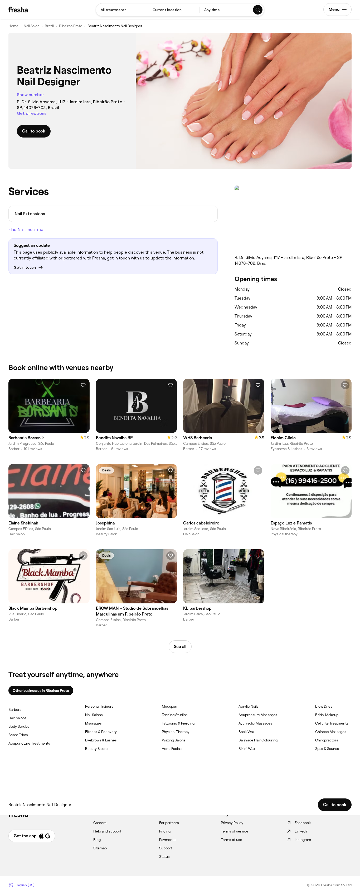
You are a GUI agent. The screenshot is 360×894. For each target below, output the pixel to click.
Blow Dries (323, 706)
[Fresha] (18, 9)
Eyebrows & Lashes (101, 740)
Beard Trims (18, 735)
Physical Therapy (175, 732)
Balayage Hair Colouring (258, 740)
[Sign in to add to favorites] (83, 385)
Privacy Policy (232, 823)
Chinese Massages (330, 732)
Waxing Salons (174, 740)
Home (13, 26)
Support (165, 848)
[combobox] (122, 10)
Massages (93, 723)
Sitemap (100, 848)
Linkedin (301, 831)
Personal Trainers (99, 706)
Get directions (31, 113)
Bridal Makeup (326, 715)
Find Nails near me (25, 229)
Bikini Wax (247, 748)
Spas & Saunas (327, 748)
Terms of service (234, 831)
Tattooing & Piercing (178, 723)
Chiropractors (326, 740)
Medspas (169, 706)
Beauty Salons (96, 748)
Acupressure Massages (258, 715)
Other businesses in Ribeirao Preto (41, 690)
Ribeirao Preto (70, 26)
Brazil (49, 26)
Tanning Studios (175, 715)
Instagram (303, 840)
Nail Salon (32, 26)
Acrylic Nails (249, 706)
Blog (97, 840)
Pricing (165, 831)
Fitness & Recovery (101, 732)
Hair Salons (17, 718)
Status (164, 856)
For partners (169, 823)
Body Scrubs (18, 726)
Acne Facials (172, 748)
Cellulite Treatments (331, 723)
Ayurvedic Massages (255, 723)
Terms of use (231, 840)
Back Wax (247, 732)
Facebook (303, 823)
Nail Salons (94, 715)
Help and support (107, 831)
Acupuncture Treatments (29, 743)
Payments (167, 840)
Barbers (14, 709)
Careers (99, 823)
